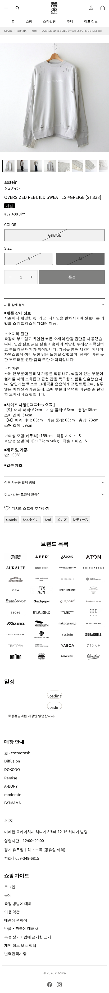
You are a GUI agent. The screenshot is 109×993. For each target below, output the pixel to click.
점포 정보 (91, 21)
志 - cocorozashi (17, 752)
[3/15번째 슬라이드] (36, 166)
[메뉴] (6, 8)
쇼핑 (29, 21)
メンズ (62, 519)
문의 (8, 895)
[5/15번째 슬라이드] (64, 166)
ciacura (60, 973)
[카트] (102, 8)
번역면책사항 (15, 953)
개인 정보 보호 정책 (20, 945)
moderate (12, 794)
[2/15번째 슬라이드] (22, 166)
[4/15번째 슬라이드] (50, 166)
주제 (70, 21)
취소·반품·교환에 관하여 (22, 494)
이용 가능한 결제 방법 (19, 482)
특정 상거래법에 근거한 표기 (27, 936)
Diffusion (12, 761)
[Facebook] (50, 984)
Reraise (10, 777)
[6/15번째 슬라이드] (77, 166)
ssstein (12, 184)
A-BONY (10, 786)
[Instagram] (59, 984)
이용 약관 (12, 911)
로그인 (9, 886)
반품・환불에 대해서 (21, 928)
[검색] (17, 8)
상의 (48, 519)
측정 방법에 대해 (18, 903)
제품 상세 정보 (14, 304)
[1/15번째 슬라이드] (9, 166)
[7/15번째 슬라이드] (91, 166)
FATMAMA (12, 802)
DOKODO (12, 769)
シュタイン (31, 519)
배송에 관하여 (15, 920)
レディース (80, 519)
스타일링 (49, 21)
